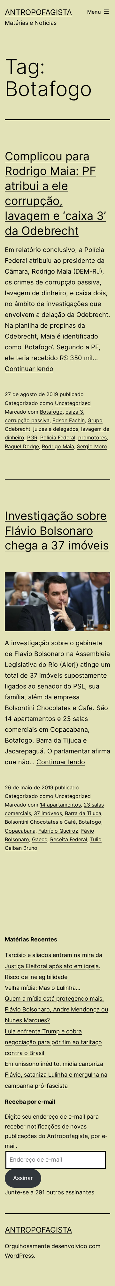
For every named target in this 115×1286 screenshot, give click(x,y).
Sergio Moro (92, 446)
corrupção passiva (27, 420)
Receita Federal (68, 839)
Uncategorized (73, 403)
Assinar (23, 1178)
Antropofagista (38, 12)
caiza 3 (74, 412)
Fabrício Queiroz (58, 831)
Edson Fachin (68, 420)
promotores (92, 437)
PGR (32, 437)
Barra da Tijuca (83, 813)
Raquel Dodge (22, 446)
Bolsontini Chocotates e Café (40, 822)
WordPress (19, 1255)
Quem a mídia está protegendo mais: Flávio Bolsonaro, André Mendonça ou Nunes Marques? (56, 1009)
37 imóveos (48, 813)
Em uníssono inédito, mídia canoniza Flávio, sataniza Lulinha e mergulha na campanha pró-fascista (56, 1074)
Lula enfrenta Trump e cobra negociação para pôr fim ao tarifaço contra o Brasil (53, 1042)
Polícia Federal (57, 437)
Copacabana (20, 831)
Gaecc (39, 839)
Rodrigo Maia (58, 446)
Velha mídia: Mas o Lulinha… (42, 987)
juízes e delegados (55, 429)
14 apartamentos (60, 804)
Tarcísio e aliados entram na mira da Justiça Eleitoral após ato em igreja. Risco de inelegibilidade (53, 966)
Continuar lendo (29, 369)
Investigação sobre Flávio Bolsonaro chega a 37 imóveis (57, 531)
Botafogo (51, 412)
